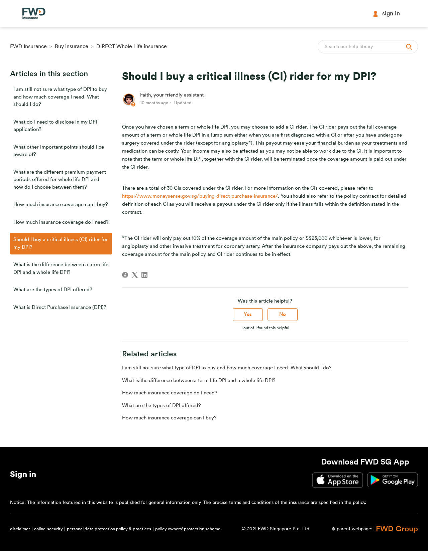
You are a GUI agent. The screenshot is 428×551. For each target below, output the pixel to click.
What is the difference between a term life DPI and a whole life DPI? (60, 268)
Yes (248, 314)
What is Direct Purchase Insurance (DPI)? (59, 307)
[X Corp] (135, 275)
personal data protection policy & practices (109, 529)
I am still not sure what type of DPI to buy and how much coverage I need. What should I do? (60, 97)
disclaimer (20, 529)
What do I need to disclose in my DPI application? (55, 126)
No (282, 314)
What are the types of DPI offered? (52, 289)
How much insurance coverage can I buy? (60, 204)
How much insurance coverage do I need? (61, 222)
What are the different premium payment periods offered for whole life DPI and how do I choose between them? (59, 180)
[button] (23, 475)
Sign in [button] (391, 13)
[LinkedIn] (144, 275)
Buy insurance (71, 46)
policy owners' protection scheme (187, 529)
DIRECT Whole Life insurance (131, 46)
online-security (48, 529)
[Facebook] (125, 275)
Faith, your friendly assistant (172, 95)
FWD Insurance (28, 46)
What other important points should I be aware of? (58, 151)
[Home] (33, 13)
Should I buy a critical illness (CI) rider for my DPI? (60, 243)
